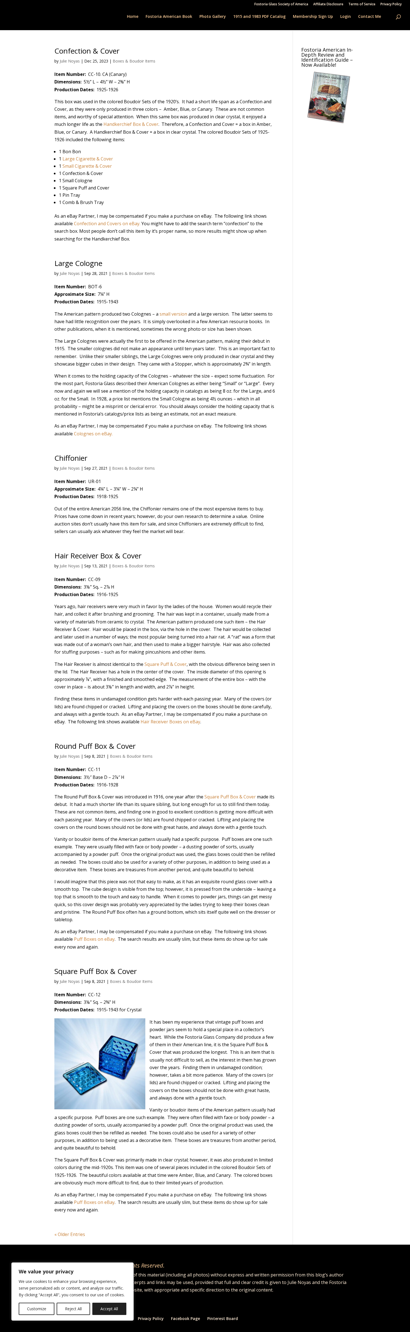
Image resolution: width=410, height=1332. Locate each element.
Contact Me (369, 17)
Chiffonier (70, 458)
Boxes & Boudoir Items (134, 61)
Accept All (109, 1308)
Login (345, 17)
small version (173, 314)
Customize (36, 1308)
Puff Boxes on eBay (94, 939)
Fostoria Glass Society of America (281, 4)
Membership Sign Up (313, 17)
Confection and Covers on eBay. (107, 223)
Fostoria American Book (169, 17)
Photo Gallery (212, 17)
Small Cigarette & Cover (87, 166)
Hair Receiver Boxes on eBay (170, 722)
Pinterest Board (222, 1318)
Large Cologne (78, 263)
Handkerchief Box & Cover (130, 124)
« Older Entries (69, 1234)
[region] (72, 1291)
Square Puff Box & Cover (230, 797)
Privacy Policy (391, 4)
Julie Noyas (70, 61)
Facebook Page (185, 1318)
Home (132, 17)
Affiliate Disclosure (328, 4)
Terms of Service (361, 4)
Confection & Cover (86, 51)
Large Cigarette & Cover (87, 159)
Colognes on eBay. (93, 434)
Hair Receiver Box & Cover (97, 556)
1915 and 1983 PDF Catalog (259, 17)
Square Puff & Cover (165, 664)
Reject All (73, 1308)
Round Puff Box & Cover (95, 746)
